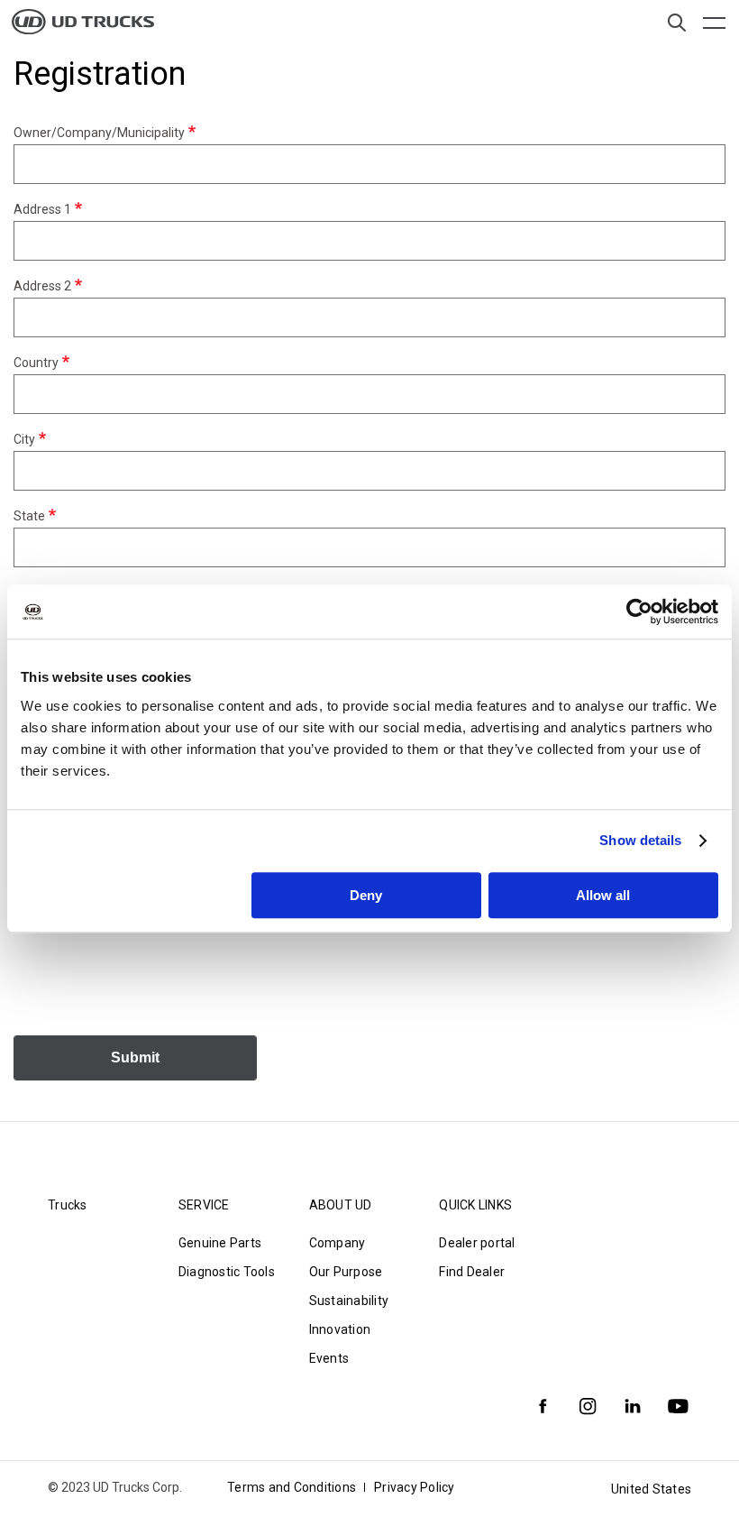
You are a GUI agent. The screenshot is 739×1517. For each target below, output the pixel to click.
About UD (340, 1205)
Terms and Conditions (291, 1487)
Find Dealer (472, 1271)
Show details (640, 840)
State (29, 516)
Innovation (340, 1329)
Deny (366, 895)
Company (337, 1243)
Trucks (67, 1205)
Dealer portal (477, 1243)
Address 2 (42, 286)
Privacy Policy (414, 1487)
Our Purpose (346, 1271)
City (24, 439)
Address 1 (42, 209)
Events (329, 1358)
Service (204, 1205)
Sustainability (349, 1300)
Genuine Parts (219, 1243)
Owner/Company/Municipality (99, 132)
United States (651, 1489)
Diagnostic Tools (226, 1271)
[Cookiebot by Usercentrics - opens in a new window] (639, 611)
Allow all (603, 895)
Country (36, 362)
